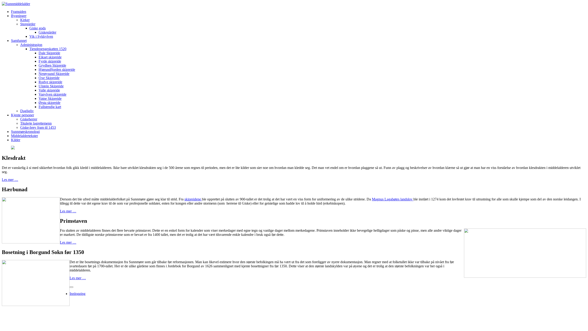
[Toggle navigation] (71, 287)
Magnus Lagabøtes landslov (392, 199)
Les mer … (10, 180)
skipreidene (193, 199)
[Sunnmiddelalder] (16, 4)
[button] (18, 16)
